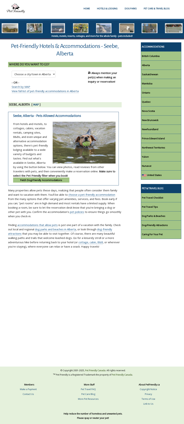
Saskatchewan (150, 74)
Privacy (148, 394)
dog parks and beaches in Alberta (55, 229)
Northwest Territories (153, 147)
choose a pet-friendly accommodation (91, 194)
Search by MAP (21, 86)
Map (36, 104)
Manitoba (147, 83)
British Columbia (151, 56)
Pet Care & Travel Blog (157, 8)
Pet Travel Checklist (152, 197)
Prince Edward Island (153, 138)
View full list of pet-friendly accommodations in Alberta (45, 91)
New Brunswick (150, 120)
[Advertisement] (73, 273)
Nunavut (146, 165)
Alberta (146, 65)
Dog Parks (131, 8)
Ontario (146, 92)
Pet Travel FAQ (88, 389)
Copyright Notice (148, 389)
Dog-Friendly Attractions (155, 225)
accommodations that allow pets (37, 225)
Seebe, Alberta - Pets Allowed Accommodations (47, 116)
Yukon (145, 156)
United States (154, 175)
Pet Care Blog (88, 394)
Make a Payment (28, 389)
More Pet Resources (88, 398)
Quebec (146, 101)
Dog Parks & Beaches (153, 216)
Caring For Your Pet (152, 234)
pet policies (77, 212)
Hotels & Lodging (107, 8)
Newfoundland (150, 129)
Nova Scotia (148, 111)
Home (87, 8)
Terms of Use (148, 398)
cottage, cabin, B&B (91, 242)
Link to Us (148, 403)
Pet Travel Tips (150, 206)
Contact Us (28, 394)
